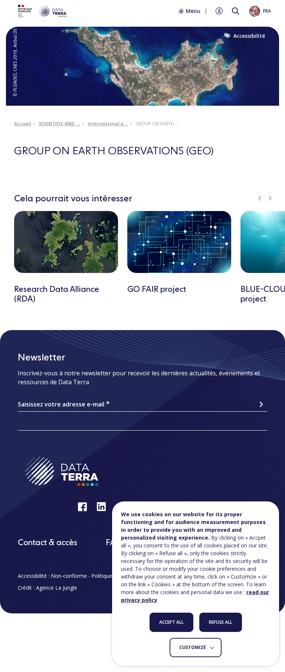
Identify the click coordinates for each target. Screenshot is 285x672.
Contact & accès (47, 543)
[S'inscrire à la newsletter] (261, 404)
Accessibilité (249, 36)
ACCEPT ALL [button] (171, 622)
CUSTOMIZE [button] (192, 647)
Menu (193, 11)
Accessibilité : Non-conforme (52, 576)
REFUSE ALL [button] (220, 622)
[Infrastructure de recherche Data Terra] (41, 11)
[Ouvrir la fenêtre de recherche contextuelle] (235, 11)
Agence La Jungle (56, 587)
